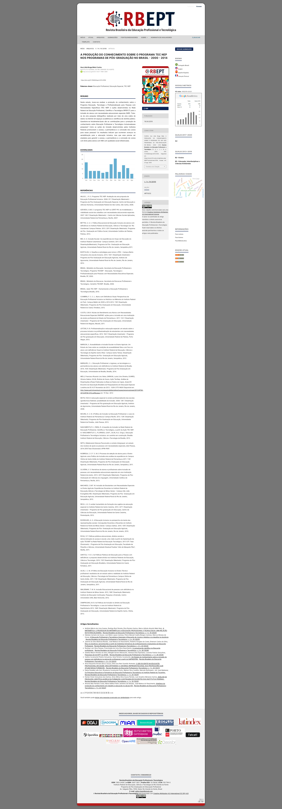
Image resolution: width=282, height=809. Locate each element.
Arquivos (100, 37)
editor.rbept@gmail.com (144, 791)
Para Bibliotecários (181, 241)
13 (104, 692)
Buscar (197, 37)
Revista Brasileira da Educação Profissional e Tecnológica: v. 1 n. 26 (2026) (137, 655)
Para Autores (179, 237)
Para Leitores (179, 234)
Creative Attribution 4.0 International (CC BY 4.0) (171, 793)
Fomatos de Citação (152, 166)
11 (100, 692)
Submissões (113, 37)
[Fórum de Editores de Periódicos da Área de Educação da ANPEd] (147, 743)
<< (81, 692)
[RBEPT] (129, 743)
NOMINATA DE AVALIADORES (161, 37)
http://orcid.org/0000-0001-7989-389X (95, 71)
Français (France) (183, 76)
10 (98, 692)
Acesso (199, 6)
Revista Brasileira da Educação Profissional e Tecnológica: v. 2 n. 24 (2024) (121, 646)
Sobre (143, 37)
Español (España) (183, 72)
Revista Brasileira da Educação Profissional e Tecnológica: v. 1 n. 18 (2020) (130, 633)
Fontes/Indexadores (129, 37)
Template (86, 42)
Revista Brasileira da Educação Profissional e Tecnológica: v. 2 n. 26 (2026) (122, 650)
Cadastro (190, 6)
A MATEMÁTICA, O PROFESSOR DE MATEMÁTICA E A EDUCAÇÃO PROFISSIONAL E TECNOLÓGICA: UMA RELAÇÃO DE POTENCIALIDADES (126, 630)
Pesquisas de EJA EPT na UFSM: (97, 655)
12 (102, 692)
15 (108, 692)
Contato (96, 42)
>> (112, 692)
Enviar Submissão (184, 49)
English (180, 69)
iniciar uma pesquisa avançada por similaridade (112, 697)
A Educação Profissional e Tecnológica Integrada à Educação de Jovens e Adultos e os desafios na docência (129, 637)
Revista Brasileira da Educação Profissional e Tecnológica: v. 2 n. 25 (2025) (113, 639)
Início (82, 37)
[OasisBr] (167, 743)
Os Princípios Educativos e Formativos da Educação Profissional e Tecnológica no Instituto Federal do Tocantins (125, 672)
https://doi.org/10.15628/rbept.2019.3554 (93, 80)
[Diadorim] (109, 725)
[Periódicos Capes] (110, 736)
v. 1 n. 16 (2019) (101, 48)
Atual (90, 37)
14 (106, 692)
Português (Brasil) (183, 65)
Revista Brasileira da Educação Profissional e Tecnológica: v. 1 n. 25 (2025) (112, 675)
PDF (146, 108)
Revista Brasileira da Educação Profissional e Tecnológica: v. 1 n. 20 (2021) (133, 668)
